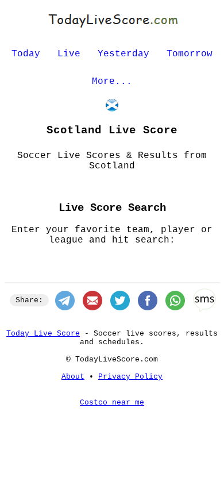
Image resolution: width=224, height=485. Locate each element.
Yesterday (123, 54)
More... (112, 81)
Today (25, 54)
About (72, 376)
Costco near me (112, 402)
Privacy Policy (130, 376)
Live (68, 54)
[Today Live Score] (112, 27)
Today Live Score (43, 333)
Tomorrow (190, 54)
